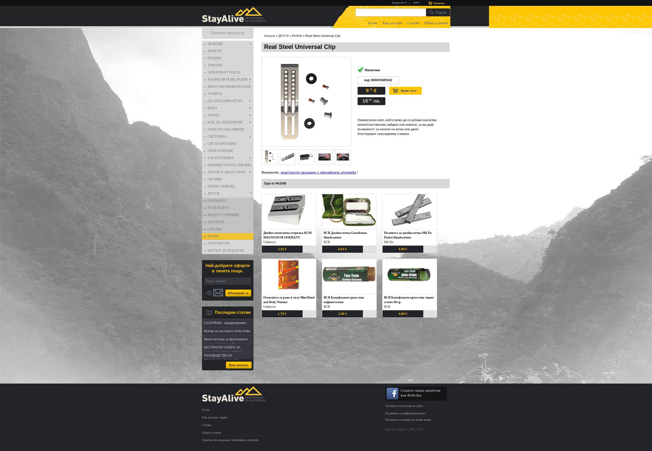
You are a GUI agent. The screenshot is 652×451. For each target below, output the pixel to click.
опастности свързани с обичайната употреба (318, 172)
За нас (373, 23)
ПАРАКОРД (217, 201)
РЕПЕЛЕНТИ (218, 208)
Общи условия (436, 23)
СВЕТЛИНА (217, 136)
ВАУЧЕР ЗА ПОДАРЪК (226, 250)
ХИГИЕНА (216, 222)
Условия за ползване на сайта (404, 406)
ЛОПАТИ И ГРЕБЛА (224, 72)
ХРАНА (213, 115)
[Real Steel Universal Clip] (306, 101)
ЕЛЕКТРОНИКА (221, 158)
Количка (439, 3)
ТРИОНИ (215, 65)
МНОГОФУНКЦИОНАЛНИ (229, 87)
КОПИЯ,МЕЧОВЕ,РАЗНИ (228, 79)
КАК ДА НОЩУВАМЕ (225, 122)
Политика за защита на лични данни (408, 419)
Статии (413, 23)
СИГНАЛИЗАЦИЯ (222, 144)
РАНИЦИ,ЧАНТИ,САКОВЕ (229, 165)
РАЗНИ (213, 236)
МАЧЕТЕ (215, 51)
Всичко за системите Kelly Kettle (227, 331)
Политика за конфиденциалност (405, 413)
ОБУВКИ (215, 179)
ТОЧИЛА (215, 94)
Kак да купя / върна (214, 417)
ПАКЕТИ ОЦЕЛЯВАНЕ (226, 129)
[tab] (227, 44)
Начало (269, 36)
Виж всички (238, 365)
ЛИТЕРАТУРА (219, 243)
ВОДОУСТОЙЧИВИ (223, 215)
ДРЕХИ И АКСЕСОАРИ (226, 172)
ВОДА (212, 108)
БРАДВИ (214, 58)
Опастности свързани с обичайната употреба (230, 440)
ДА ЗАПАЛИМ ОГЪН (225, 101)
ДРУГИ (213, 193)
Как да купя (392, 23)
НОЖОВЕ (215, 44)
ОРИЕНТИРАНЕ (220, 151)
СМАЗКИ (215, 229)
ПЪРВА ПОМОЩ (221, 186)
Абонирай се (238, 293)
